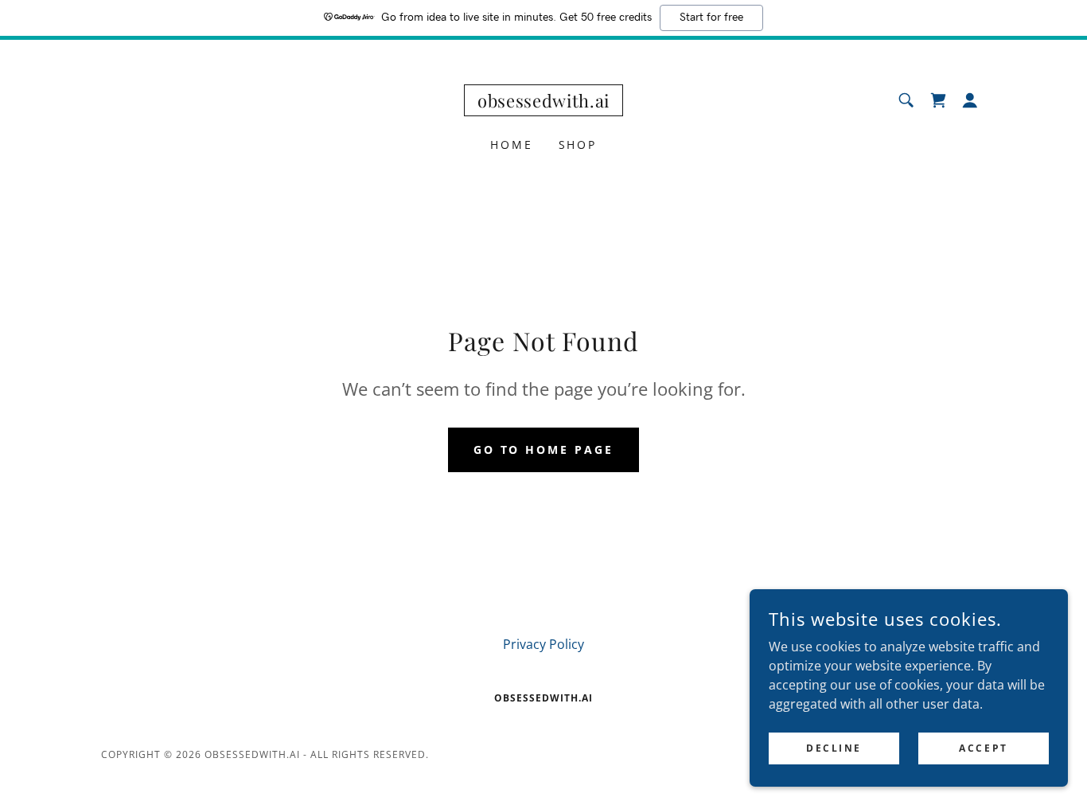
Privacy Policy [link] (543, 644)
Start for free (711, 17)
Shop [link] (578, 144)
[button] (970, 100)
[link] (543, 102)
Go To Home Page (543, 449)
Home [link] (511, 144)
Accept (983, 748)
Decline (834, 748)
